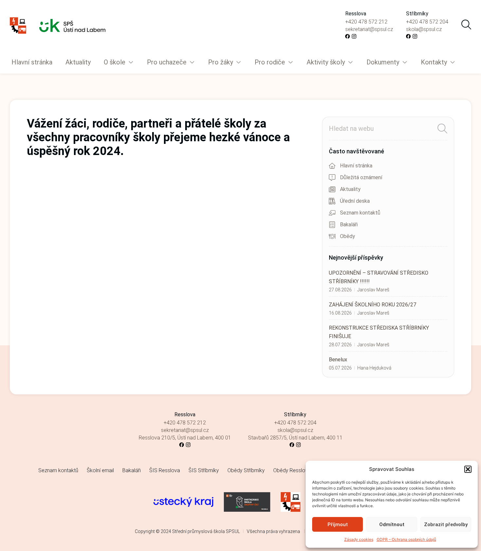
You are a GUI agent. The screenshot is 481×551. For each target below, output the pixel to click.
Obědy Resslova (292, 470)
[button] (468, 469)
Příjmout (338, 524)
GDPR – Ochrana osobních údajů (406, 539)
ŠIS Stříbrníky (203, 470)
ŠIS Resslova (164, 470)
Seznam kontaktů (58, 470)
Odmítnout (391, 524)
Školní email (100, 470)
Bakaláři (131, 470)
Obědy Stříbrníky (246, 470)
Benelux (338, 359)
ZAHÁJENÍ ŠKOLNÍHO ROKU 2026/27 (372, 304)
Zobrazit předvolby (446, 524)
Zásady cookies (358, 539)
